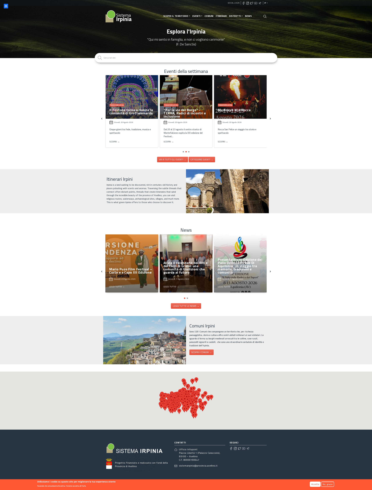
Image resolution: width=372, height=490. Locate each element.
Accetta (315, 484)
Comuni (209, 16)
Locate (6, 6)
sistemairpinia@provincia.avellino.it (198, 465)
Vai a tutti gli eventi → (172, 159)
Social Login (234, 2)
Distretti (235, 16)
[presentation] (102, 118)
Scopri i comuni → (201, 352)
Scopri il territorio (175, 16)
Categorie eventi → (202, 159)
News (248, 16)
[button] (183, 151)
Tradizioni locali (117, 105)
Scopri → (114, 141)
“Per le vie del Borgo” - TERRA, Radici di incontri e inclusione (130, 113)
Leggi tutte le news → (186, 306)
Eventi (196, 16)
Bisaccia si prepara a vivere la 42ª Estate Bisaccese (239, 111)
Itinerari (221, 16)
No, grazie (328, 484)
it (265, 2)
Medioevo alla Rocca (180, 109)
